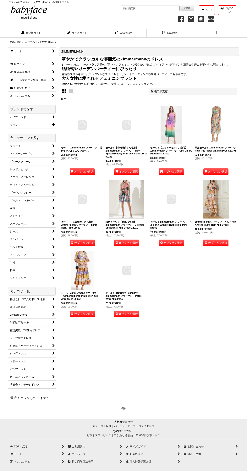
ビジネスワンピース (99, 435)
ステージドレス (101, 426)
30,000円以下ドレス (147, 435)
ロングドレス (146, 426)
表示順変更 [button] (161, 91)
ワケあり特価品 (123, 435)
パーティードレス (125, 426)
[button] (216, 33)
